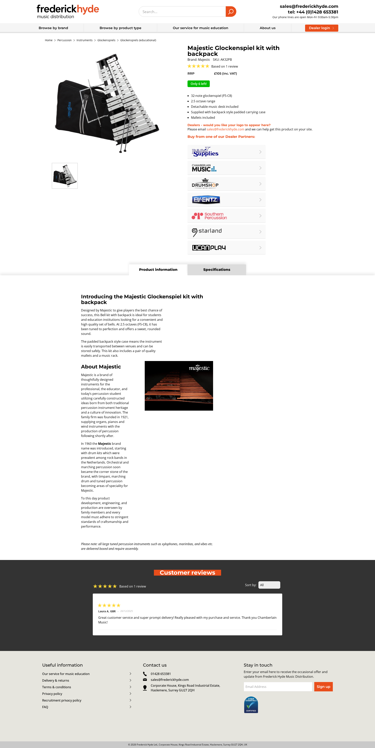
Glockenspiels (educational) (138, 40)
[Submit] (231, 11)
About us (268, 28)
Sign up (323, 687)
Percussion (64, 40)
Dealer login (319, 28)
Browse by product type (120, 28)
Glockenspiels (106, 40)
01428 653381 (161, 674)
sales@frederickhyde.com (225, 129)
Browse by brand (53, 28)
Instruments (85, 40)
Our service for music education (200, 28)
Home (49, 40)
